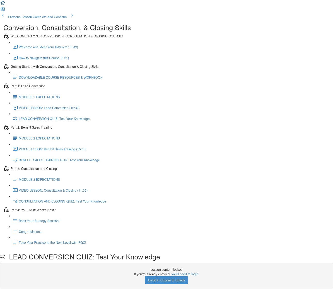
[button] (2, 4)
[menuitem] (2, 10)
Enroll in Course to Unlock (166, 280)
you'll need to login (184, 274)
